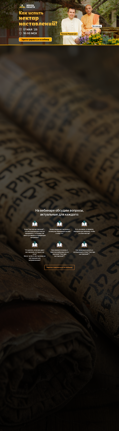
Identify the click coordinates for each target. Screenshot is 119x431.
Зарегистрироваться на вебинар (35, 39)
